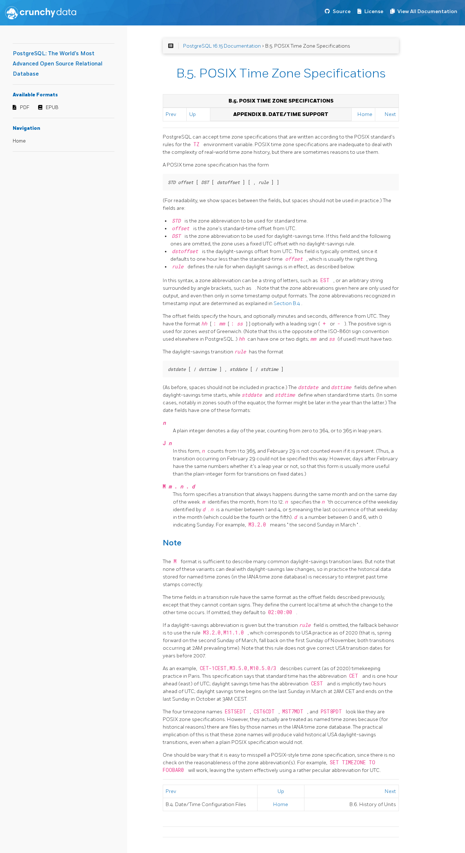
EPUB (52, 108)
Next (390, 114)
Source (342, 11)
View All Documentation (427, 11)
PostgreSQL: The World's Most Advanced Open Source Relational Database (57, 63)
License (373, 11)
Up (192, 114)
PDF (24, 108)
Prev (171, 114)
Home (19, 141)
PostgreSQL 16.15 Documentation (222, 46)
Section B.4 (287, 303)
